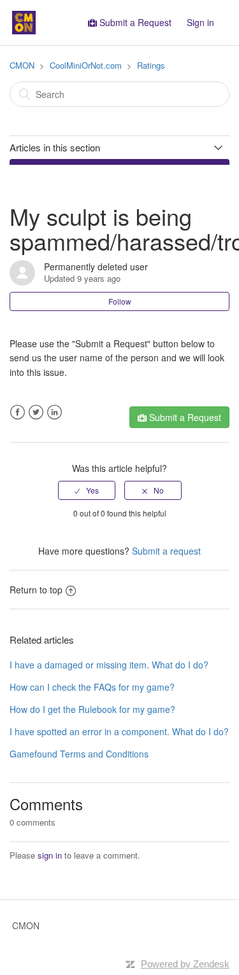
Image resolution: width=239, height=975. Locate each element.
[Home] (24, 21)
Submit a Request (135, 22)
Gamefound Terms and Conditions (79, 753)
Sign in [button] (200, 22)
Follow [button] (119, 301)
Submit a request (166, 550)
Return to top (36, 589)
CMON (22, 65)
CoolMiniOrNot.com (86, 65)
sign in (50, 855)
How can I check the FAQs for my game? (92, 687)
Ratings (151, 65)
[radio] (86, 490)
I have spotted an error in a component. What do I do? (119, 731)
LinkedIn (54, 412)
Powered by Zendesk (185, 963)
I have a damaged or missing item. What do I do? (109, 664)
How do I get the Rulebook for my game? (92, 709)
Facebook (17, 412)
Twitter (36, 412)
